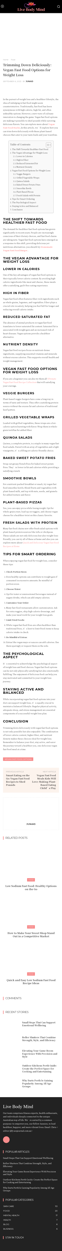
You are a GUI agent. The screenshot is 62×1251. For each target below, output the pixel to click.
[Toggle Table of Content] (47, 144)
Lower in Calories (24, 156)
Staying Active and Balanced (25, 206)
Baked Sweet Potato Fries (28, 184)
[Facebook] (6, 1139)
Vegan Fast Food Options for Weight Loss (31, 170)
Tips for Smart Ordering (23, 199)
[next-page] (33, 990)
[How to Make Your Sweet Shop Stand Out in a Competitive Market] (31, 909)
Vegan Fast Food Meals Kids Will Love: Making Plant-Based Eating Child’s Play (44, 782)
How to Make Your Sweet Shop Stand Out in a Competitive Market (31, 934)
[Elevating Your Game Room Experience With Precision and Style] (11, 1054)
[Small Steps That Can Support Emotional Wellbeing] (11, 1024)
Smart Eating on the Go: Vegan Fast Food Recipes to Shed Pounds (18, 780)
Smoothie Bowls (23, 188)
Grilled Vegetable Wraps (27, 177)
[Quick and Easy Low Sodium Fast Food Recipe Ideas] (31, 956)
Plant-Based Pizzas (25, 191)
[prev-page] (28, 990)
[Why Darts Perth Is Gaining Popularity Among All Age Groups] (11, 1084)
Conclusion (17, 209)
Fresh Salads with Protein (28, 195)
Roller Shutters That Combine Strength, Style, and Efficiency (39, 1039)
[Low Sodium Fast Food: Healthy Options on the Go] (31, 862)
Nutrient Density (24, 167)
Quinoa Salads (22, 181)
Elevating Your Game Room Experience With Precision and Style (39, 1053)
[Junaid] (31, 811)
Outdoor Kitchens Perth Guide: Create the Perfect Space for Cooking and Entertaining (39, 1068)
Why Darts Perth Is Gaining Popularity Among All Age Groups (37, 1083)
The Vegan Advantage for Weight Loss (29, 152)
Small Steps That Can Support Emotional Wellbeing (38, 1024)
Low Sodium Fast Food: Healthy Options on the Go (31, 887)
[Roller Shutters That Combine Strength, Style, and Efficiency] (11, 1039)
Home (5, 59)
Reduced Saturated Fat (27, 163)
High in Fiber (22, 160)
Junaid (29, 81)
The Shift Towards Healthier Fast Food (30, 149)
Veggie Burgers (23, 174)
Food (13, 59)
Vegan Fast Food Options (18, 759)
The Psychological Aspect (24, 202)
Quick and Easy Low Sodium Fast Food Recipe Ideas (31, 981)
